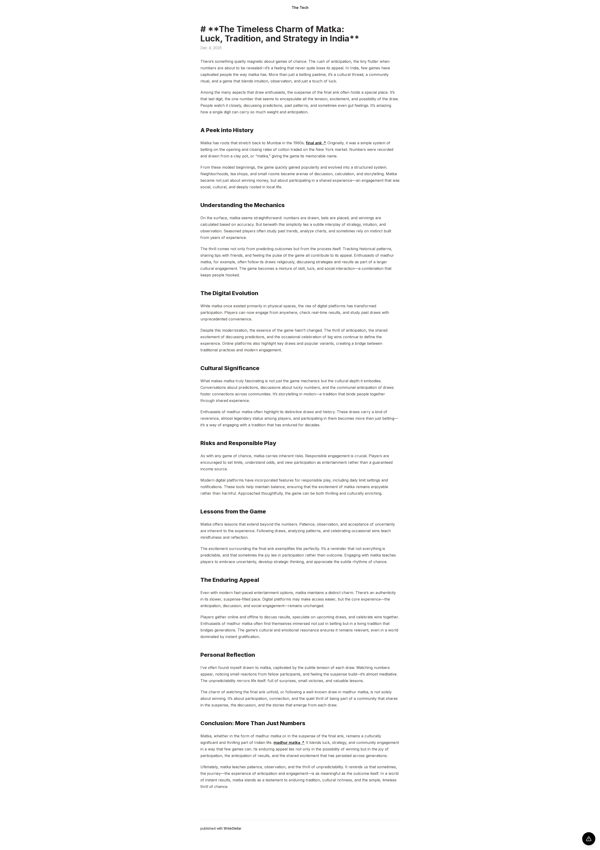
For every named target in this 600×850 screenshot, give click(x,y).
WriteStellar (232, 828)
